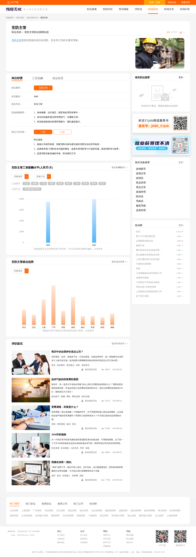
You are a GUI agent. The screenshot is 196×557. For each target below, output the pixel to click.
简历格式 (70, 365)
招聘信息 (172, 2)
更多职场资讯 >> (120, 343)
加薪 (87, 448)
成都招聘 (123, 510)
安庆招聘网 (68, 516)
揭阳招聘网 (110, 510)
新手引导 (107, 542)
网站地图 (130, 535)
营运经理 (141, 182)
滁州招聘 (14, 516)
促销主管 (141, 173)
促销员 (139, 178)
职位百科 (20, 18)
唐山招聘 (131, 516)
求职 (78, 365)
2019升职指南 (58, 434)
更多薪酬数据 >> (120, 167)
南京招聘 (84, 510)
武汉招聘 (60, 510)
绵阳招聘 (81, 516)
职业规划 (65, 448)
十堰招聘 (92, 516)
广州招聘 (37, 510)
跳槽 (63, 396)
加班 (53, 475)
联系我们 (84, 539)
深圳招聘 (49, 510)
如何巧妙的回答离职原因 (64, 379)
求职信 (138, 9)
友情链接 (84, 542)
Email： (14, 535)
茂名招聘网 (135, 510)
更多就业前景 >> (120, 262)
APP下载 (14, 2)
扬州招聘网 (149, 510)
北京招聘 (14, 510)
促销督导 (141, 169)
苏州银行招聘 (117, 516)
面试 (68, 424)
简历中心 (130, 542)
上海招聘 (25, 510)
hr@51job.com (22, 535)
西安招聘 (72, 510)
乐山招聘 (159, 516)
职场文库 (169, 9)
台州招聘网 (26, 516)
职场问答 (185, 9)
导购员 (139, 201)
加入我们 (84, 535)
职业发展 (55, 448)
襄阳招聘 (55, 516)
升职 (82, 448)
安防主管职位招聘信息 (36, 32)
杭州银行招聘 (41, 516)
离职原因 (76, 396)
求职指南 (61, 424)
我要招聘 (185, 2)
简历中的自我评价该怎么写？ (67, 351)
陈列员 (139, 196)
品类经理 (141, 210)
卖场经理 (141, 192)
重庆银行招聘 (145, 516)
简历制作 (61, 365)
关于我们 (61, 535)
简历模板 (124, 9)
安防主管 (16, 40)
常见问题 (107, 539)
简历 (53, 365)
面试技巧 (55, 396)
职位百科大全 (32, 18)
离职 (68, 396)
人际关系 (74, 448)
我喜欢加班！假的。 (62, 462)
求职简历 (85, 365)
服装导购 (141, 205)
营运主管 (141, 187)
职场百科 (153, 9)
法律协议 (61, 539)
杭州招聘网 (175, 510)
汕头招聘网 (96, 510)
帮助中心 (107, 535)
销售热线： (12, 531)
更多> (181, 77)
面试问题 (85, 396)
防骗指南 (107, 546)
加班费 (75, 475)
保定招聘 (104, 516)
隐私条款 (61, 542)
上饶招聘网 (172, 516)
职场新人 (66, 475)
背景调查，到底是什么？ (64, 407)
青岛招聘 (162, 510)
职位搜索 (92, 9)
